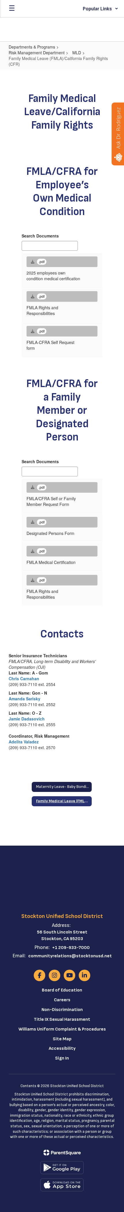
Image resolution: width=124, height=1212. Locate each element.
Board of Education (62, 990)
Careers (62, 1000)
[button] (100, 8)
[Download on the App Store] (62, 1184)
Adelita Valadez (24, 742)
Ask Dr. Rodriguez (118, 128)
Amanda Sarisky (24, 698)
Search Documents (40, 236)
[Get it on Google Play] (62, 1167)
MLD (76, 52)
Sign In (62, 1058)
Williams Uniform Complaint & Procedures (62, 1029)
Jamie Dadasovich (27, 719)
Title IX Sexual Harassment (62, 1019)
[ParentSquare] (62, 1152)
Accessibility (62, 1048)
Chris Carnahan (24, 678)
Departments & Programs (32, 47)
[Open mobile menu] (11, 8)
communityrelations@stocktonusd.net (70, 956)
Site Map (62, 1039)
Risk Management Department (37, 52)
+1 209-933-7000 (71, 947)
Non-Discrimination (62, 1009)
